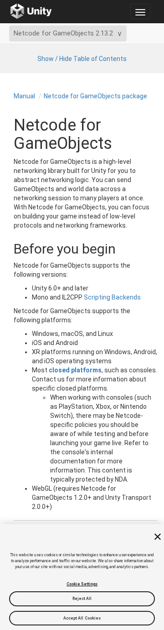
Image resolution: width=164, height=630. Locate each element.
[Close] (157, 537)
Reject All (82, 598)
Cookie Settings (82, 584)
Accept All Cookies (82, 618)
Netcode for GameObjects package (95, 96)
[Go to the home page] (31, 11)
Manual (24, 96)
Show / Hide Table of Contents (82, 58)
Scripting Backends (112, 297)
